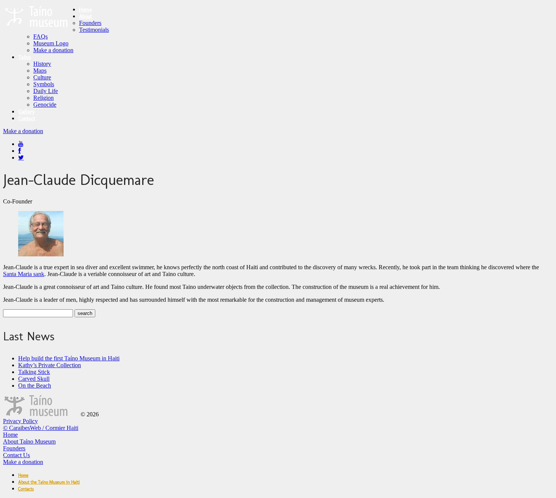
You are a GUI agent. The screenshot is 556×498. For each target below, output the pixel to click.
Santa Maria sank (23, 274)
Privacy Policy (20, 421)
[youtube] (20, 144)
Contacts (26, 489)
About (85, 16)
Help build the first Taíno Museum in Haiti (69, 358)
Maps (40, 70)
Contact (26, 118)
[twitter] (21, 157)
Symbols (43, 84)
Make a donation (53, 50)
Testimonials (94, 29)
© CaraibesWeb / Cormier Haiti (40, 428)
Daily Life (45, 91)
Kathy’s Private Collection (49, 365)
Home (85, 9)
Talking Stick (34, 372)
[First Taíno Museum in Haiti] (41, 414)
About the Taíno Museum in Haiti (49, 482)
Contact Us (16, 455)
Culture (42, 77)
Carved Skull (34, 378)
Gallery (26, 112)
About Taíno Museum (29, 441)
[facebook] (19, 150)
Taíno (24, 57)
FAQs (40, 36)
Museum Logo (50, 43)
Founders (90, 23)
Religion (43, 98)
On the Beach (34, 385)
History (42, 64)
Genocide (44, 104)
